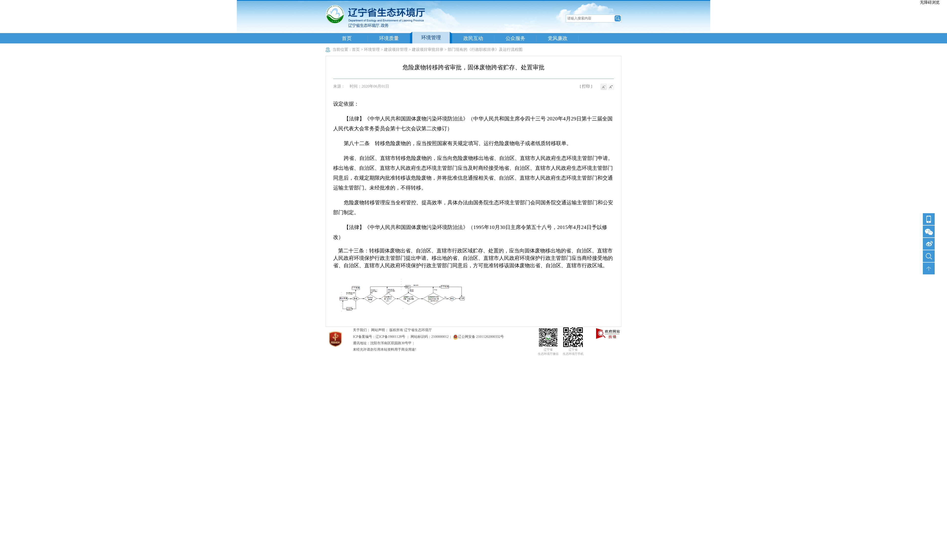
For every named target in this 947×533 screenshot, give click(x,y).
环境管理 (431, 37)
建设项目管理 (396, 49)
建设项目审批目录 (427, 49)
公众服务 (515, 38)
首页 (347, 38)
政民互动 (473, 38)
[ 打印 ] (586, 86)
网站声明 (378, 330)
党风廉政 (557, 38)
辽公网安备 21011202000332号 (481, 337)
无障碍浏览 (930, 2)
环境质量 (389, 38)
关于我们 (360, 330)
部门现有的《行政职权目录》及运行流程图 (485, 49)
